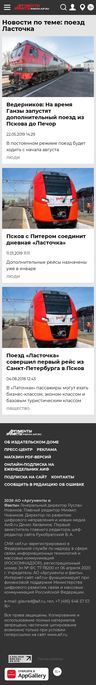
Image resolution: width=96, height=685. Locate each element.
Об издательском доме (31, 442)
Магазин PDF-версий (27, 457)
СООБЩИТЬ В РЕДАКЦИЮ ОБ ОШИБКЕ (44, 484)
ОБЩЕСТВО (18, 408)
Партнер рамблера (50, 658)
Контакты (62, 477)
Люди (13, 157)
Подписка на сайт (25, 477)
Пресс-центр (18, 449)
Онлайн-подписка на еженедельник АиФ (29, 467)
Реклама (47, 449)
